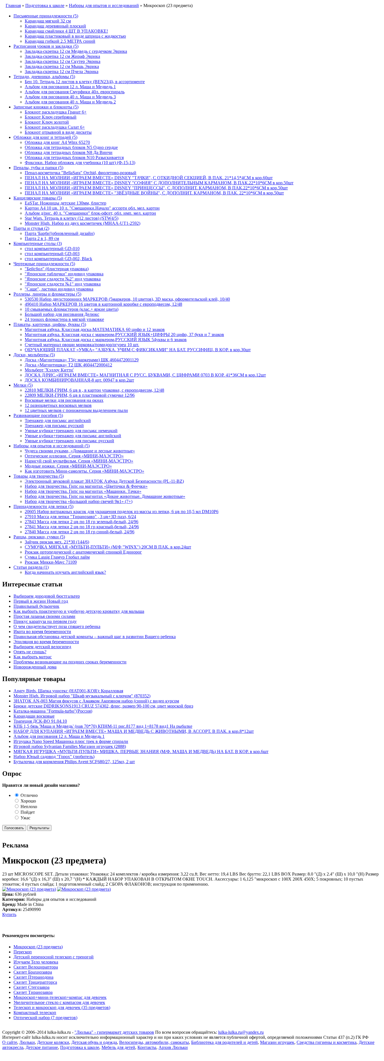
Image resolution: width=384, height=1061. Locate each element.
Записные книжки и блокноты (45, 107)
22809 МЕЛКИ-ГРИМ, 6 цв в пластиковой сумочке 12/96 (80, 395)
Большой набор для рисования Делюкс (62, 314)
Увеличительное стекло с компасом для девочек (59, 1002)
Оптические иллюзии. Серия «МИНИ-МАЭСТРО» (74, 456)
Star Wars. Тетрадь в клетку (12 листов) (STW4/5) (71, 218)
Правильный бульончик (36, 606)
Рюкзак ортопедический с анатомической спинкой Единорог (83, 552)
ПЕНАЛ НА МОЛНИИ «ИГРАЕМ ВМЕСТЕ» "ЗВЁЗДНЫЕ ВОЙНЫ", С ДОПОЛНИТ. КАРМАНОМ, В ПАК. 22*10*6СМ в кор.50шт (154, 193)
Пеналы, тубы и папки (38, 167)
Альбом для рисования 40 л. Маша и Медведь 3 (70, 96)
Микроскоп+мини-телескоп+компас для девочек (60, 997)
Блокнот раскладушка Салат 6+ (55, 127)
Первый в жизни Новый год (40, 601)
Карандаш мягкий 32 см (48, 21)
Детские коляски (53, 1042)
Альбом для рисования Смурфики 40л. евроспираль (75, 91)
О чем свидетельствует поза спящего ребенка (56, 626)
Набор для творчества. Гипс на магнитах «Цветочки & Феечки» (86, 486)
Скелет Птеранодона (33, 977)
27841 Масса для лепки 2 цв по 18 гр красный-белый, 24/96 (82, 526)
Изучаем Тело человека (35, 962)
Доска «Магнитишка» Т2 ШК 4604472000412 (68, 364)
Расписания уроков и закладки (45, 46)
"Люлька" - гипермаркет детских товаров (114, 1032)
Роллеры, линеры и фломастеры (47, 294)
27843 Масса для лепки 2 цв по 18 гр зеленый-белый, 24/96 (81, 521)
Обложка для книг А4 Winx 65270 (57, 142)
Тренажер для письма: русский (54, 425)
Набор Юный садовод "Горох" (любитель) (53, 756)
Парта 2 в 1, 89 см (42, 238)
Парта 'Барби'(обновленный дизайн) (59, 233)
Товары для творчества (38, 476)
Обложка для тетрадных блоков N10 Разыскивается (74, 157)
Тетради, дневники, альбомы (44, 76)
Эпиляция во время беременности (46, 641)
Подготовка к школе (79, 1047)
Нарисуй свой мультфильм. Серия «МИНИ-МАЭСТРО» (79, 461)
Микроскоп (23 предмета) (38, 946)
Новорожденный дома (35, 667)
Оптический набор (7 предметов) (45, 1017)
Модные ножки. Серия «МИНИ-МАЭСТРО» (68, 466)
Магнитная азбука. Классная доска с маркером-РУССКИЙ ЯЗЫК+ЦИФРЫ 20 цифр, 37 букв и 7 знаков (124, 334)
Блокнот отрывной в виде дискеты (58, 132)
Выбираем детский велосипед (42, 646)
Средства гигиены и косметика (326, 1042)
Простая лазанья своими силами (44, 616)
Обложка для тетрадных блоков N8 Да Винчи (68, 152)
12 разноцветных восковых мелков (58, 405)
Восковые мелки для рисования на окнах (64, 400)
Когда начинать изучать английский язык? (65, 572)
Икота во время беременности (42, 631)
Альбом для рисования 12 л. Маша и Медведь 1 (70, 86)
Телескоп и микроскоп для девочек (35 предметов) (61, 1007)
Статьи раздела (31, 567)
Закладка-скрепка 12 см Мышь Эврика (62, 66)
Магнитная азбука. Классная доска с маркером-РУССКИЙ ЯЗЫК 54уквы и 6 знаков (106, 339)
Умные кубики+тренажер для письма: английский (73, 435)
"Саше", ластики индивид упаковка (59, 289)
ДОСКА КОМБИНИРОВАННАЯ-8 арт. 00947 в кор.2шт (79, 380)
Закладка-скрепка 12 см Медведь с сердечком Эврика (76, 51)
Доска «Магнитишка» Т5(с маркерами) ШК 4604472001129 (82, 359)
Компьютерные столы (37, 243)
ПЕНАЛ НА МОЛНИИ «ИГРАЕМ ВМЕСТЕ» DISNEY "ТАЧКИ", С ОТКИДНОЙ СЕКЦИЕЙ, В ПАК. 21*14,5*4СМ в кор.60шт (149, 177)
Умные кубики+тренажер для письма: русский (69, 440)
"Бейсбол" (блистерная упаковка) (57, 268)
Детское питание (42, 1047)
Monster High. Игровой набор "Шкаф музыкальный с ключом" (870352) (81, 695)
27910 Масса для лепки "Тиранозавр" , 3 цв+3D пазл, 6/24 (80, 516)
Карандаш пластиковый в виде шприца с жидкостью (75, 36)
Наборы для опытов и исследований (51, 445)
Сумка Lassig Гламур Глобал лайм (57, 557)
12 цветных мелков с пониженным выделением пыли (76, 410)
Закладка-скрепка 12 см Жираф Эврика (62, 56)
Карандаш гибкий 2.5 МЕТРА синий (60, 41)
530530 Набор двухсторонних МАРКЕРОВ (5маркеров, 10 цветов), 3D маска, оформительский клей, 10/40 (127, 299)
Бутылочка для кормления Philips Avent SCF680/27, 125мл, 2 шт (74, 761)
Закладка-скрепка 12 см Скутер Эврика (62, 61)
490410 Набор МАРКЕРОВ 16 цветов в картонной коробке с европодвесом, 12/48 (103, 304)
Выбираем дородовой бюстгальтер (46, 596)
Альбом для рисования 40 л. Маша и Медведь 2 (70, 101)
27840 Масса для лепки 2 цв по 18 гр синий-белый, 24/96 (79, 531)
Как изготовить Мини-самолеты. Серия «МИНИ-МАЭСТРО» (84, 471)
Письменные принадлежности (45, 15)
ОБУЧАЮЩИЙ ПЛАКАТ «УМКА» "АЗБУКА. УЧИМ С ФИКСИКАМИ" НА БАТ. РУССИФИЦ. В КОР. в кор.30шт (138, 349)
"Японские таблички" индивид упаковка (64, 273)
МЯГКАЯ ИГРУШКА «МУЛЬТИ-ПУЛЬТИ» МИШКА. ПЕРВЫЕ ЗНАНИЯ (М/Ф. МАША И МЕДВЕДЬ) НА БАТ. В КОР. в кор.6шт (140, 751)
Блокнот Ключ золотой (47, 122)
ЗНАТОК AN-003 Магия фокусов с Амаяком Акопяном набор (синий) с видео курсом (96, 701)
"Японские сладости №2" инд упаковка (63, 278)
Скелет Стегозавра (31, 987)
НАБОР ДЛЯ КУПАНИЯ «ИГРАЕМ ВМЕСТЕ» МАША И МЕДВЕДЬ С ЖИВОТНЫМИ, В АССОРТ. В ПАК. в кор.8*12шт (133, 731)
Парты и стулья (31, 228)
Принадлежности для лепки (43, 506)
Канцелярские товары (37, 198)
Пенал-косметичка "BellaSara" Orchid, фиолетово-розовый (80, 172)
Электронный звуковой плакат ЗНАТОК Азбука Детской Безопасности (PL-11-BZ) (104, 481)
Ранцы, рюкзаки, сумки (39, 536)
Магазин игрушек (277, 1042)
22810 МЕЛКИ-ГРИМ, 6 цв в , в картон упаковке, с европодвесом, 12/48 (94, 390)
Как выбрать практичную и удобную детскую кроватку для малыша (78, 611)
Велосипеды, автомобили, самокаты (154, 1042)
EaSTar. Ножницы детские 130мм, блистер (65, 203)
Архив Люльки (173, 1047)
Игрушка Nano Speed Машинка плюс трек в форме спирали (70, 741)
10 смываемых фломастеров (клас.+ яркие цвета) (71, 309)
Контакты (146, 1047)
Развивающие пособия (38, 415)
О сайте (9, 1042)
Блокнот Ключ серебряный (50, 117)
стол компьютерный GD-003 (52, 253)
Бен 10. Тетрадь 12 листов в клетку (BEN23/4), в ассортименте (85, 81)
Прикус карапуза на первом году (45, 621)
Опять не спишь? (29, 651)
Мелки (23, 385)
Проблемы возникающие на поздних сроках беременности (70, 661)
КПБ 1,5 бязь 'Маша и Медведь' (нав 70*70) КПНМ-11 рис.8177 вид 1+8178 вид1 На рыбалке (102, 726)
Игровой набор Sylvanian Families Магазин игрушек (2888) (69, 746)
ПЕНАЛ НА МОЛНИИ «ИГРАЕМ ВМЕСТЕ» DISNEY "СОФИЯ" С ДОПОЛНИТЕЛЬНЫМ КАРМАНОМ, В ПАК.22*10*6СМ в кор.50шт (159, 182)
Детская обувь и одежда (94, 1042)
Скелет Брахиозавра (32, 972)
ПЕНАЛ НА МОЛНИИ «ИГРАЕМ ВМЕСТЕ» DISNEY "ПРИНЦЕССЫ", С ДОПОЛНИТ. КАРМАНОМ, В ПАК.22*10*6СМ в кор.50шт (156, 187)
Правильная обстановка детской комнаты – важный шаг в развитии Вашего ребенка (94, 636)
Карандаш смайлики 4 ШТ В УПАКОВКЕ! (66, 31)
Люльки (27, 1042)
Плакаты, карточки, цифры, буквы (49, 324)
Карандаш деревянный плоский (55, 26)
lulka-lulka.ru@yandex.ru (241, 1032)
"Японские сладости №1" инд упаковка (63, 284)
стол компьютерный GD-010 (52, 248)
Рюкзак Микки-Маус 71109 (51, 562)
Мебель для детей (118, 1047)
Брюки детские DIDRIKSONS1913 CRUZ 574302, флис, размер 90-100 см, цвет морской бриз (103, 706)
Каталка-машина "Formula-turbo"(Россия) (52, 711)
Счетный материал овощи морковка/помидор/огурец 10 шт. (82, 344)
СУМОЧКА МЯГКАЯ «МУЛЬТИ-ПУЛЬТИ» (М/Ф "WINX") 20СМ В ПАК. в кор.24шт (108, 547)
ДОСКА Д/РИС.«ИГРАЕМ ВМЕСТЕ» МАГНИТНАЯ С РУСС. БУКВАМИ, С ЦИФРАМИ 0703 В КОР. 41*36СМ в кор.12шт (145, 375)
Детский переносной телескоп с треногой (53, 957)
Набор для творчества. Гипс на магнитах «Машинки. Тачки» (83, 491)
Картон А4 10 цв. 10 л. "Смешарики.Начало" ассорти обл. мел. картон (92, 208)
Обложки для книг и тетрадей (45, 137)
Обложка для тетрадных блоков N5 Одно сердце (71, 147)
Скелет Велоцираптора (35, 967)
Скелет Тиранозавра (33, 992)
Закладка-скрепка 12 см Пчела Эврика (61, 71)
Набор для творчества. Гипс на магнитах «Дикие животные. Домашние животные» (105, 496)
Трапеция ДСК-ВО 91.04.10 (40, 721)
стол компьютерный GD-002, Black (58, 258)
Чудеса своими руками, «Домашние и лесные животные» (80, 450)
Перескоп (22, 951)
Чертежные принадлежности (44, 263)
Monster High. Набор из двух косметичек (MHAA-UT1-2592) (82, 223)
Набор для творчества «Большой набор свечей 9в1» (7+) (78, 501)
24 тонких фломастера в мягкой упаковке (64, 319)
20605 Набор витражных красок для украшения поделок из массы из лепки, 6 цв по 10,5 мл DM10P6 (121, 511)
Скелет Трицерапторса (35, 982)
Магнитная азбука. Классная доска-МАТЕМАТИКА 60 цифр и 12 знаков (95, 329)
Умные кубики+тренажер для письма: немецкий (71, 430)
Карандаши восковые (34, 716)
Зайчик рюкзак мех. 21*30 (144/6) (57, 541)
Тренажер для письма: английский (58, 420)
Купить (9, 914)
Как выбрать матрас (32, 656)
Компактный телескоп (34, 1012)
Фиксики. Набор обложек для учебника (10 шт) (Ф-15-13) (80, 162)
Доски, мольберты (34, 354)
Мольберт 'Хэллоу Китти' (49, 370)
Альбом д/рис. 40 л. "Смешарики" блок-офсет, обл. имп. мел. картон (90, 213)
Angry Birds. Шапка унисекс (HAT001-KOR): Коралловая (68, 690)
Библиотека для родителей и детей (224, 1042)
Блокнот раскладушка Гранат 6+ (56, 112)
